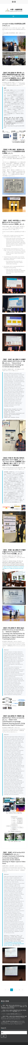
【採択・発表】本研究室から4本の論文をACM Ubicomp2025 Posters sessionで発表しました (13, 222)
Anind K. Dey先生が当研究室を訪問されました (12, 1014)
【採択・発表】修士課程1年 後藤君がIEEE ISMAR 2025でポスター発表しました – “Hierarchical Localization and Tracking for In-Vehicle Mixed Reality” (14, 363)
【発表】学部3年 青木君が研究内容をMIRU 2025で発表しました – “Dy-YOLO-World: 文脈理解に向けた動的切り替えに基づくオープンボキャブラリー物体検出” (13, 461)
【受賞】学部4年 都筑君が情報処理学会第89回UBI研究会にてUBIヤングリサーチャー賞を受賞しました (13, 1011)
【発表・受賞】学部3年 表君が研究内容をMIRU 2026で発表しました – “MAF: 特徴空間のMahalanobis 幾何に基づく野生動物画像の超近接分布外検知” (14, 1007)
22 (19, 989)
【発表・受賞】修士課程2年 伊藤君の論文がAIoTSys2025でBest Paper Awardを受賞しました (14, 552)
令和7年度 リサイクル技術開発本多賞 (11, 155)
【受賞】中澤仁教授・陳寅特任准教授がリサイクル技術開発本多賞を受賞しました (13, 151)
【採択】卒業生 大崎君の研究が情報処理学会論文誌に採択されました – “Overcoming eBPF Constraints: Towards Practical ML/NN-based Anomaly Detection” (14, 1017)
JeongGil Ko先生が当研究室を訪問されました (13, 24)
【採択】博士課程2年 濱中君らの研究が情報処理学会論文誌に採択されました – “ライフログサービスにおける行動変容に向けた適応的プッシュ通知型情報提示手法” (13, 76)
